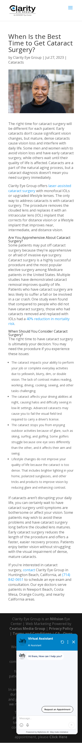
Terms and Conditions (32, 633)
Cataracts (16, 62)
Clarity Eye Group (27, 57)
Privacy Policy (61, 628)
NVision (56, 618)
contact (29, 570)
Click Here (58, 736)
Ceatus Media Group (27, 628)
